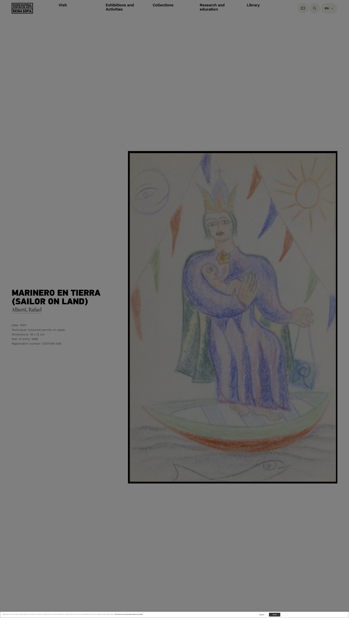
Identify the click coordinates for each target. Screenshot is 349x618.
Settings (261, 614)
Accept (275, 614)
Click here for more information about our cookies (129, 614)
